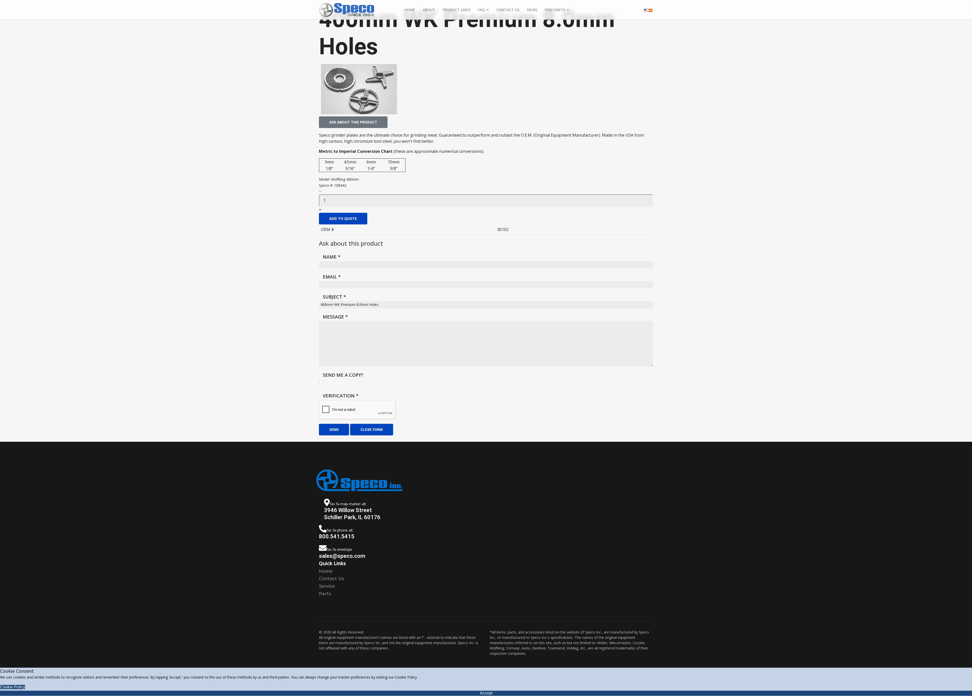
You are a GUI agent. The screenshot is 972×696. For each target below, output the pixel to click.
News (532, 9)
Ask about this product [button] (353, 122)
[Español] (651, 10)
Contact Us (507, 9)
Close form (371, 429)
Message (335, 317)
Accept (486, 693)
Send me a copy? (343, 375)
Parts (325, 593)
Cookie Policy (12, 687)
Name (331, 257)
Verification (340, 396)
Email (332, 277)
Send (334, 429)
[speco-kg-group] (359, 89)
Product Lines (456, 9)
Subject (334, 297)
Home (409, 9)
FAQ (481, 9)
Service (327, 586)
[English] (646, 10)
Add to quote (343, 218)
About (429, 9)
